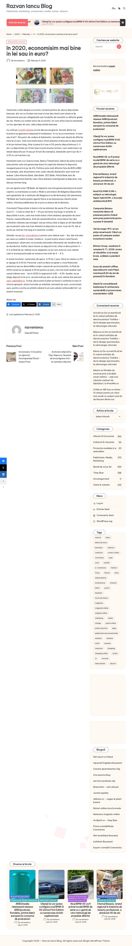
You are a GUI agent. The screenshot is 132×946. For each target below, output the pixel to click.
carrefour (99, 553)
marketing (99, 618)
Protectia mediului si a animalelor (104, 450)
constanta (99, 558)
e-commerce (100, 568)
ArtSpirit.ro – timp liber (105, 820)
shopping (111, 648)
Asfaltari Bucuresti (103, 841)
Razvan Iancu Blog (29, 6)
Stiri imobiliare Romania (105, 835)
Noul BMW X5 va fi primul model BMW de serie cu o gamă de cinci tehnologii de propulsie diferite (106, 161)
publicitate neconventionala (106, 633)
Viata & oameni (101, 484)
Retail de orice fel (102, 466)
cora (97, 563)
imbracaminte (100, 578)
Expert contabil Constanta (107, 847)
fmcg (97, 573)
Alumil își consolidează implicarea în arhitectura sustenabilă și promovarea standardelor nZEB (107, 288)
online (110, 618)
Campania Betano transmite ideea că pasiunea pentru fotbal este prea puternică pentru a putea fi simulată (107, 215)
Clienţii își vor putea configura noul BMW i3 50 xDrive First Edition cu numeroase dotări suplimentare (71, 21)
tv (96, 658)
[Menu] (113, 8)
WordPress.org (104, 521)
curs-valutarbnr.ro (15, 280)
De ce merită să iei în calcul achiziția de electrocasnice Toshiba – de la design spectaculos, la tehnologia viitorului (107, 319)
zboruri (113, 663)
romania (107, 643)
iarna (117, 573)
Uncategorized (101, 478)
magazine (99, 603)
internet (113, 583)
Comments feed (105, 515)
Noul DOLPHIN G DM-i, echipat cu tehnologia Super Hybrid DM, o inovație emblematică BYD (107, 196)
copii (111, 558)
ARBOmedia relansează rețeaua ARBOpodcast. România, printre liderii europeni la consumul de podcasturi (105, 122)
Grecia (107, 573)
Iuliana (96, 370)
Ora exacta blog (101, 775)
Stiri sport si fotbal (103, 756)
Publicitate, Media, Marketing (103, 459)
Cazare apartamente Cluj (106, 768)
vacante (105, 658)
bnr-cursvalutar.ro (31, 235)
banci (108, 537)
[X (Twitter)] (3, 467)
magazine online (101, 608)
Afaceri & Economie (16, 42)
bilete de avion (101, 542)
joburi (97, 588)
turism (115, 653)
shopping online (101, 653)
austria (98, 537)
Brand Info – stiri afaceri (106, 787)
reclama (98, 638)
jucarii (107, 588)
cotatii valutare (26, 130)
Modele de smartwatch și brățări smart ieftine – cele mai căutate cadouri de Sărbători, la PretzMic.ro (106, 377)
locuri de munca (101, 598)
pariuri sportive (101, 628)
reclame (109, 638)
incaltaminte (100, 583)
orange (98, 623)
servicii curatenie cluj (104, 780)
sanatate (99, 648)
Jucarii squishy (100, 792)
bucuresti (99, 548)
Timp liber (98, 472)
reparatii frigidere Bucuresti (107, 763)
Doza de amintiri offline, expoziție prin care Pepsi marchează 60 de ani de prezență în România (106, 271)
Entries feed (103, 509)
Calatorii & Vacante (103, 442)
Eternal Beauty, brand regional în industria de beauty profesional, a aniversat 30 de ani (105, 179)
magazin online (101, 613)
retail (97, 643)
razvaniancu (34, 327)
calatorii (111, 548)
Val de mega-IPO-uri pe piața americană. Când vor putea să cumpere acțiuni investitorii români (107, 233)
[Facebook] (3, 461)
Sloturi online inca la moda (107, 808)
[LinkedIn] (3, 474)
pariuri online (111, 623)
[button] (31, 332)
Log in (100, 503)
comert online (113, 553)
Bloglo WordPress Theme (96, 940)
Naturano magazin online (106, 814)
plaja (114, 628)
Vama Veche (100, 663)
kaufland (98, 593)
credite (107, 563)
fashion (114, 568)
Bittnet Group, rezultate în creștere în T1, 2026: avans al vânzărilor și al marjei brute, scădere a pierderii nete (107, 253)
